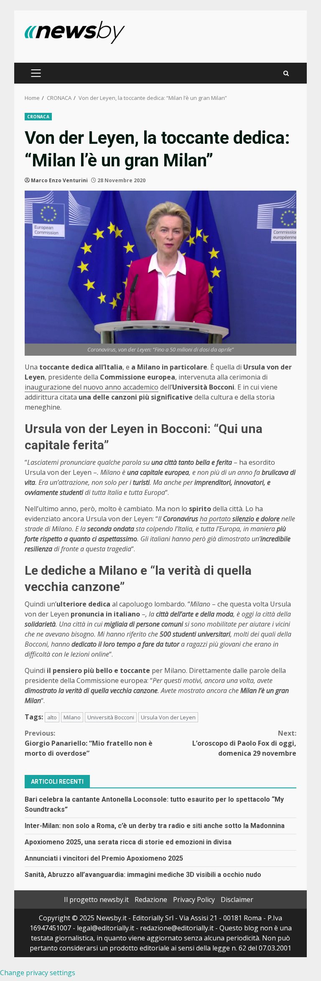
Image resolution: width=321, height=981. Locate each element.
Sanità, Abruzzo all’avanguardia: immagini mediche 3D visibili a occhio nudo (143, 875)
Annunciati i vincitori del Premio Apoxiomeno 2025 (104, 858)
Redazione (151, 899)
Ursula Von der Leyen (168, 717)
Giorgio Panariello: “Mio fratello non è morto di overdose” (89, 743)
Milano (72, 717)
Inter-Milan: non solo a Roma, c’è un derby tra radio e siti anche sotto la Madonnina (155, 826)
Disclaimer (237, 899)
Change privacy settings (37, 972)
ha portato (240, 518)
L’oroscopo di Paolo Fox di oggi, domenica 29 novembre (244, 743)
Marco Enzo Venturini (59, 180)
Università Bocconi (110, 717)
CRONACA (38, 117)
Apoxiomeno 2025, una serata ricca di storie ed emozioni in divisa (128, 842)
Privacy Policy (194, 899)
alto (52, 717)
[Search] (286, 73)
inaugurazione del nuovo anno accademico (91, 387)
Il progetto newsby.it (96, 899)
